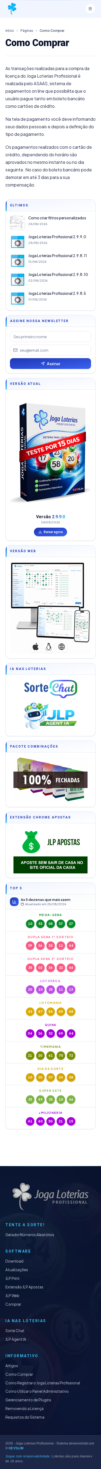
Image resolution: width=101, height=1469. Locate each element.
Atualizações (16, 1269)
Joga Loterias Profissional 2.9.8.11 (57, 255)
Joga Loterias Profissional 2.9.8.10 (58, 274)
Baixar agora (53, 532)
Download (14, 1261)
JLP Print (12, 1278)
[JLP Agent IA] (50, 716)
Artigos (11, 1365)
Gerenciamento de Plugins (28, 1400)
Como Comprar (19, 1374)
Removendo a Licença (24, 1408)
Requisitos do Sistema (24, 1417)
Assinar (53, 363)
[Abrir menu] (90, 8)
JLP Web (12, 1295)
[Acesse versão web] (50, 607)
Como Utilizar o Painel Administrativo (37, 1391)
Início (9, 31)
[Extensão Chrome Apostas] (50, 850)
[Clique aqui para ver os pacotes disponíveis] (50, 780)
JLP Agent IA (15, 1339)
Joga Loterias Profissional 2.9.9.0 (57, 236)
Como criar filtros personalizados (57, 218)
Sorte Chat (15, 1330)
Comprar (13, 1304)
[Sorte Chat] (50, 689)
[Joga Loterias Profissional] (11, 8)
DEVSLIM (16, 1448)
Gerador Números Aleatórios (29, 1234)
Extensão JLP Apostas (24, 1287)
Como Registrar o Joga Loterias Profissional (42, 1383)
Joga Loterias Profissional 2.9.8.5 (57, 293)
